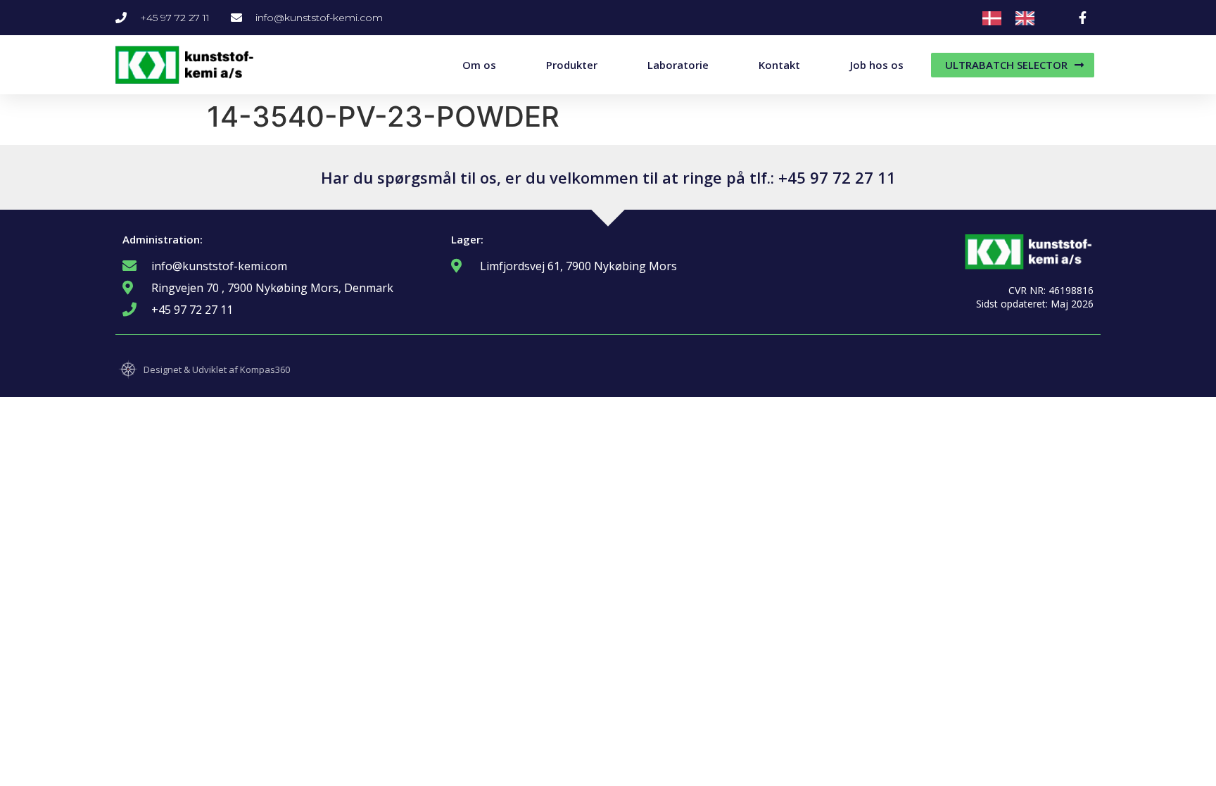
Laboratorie (678, 65)
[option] (1028, 18)
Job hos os (877, 65)
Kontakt (779, 65)
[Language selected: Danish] (1015, 17)
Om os (479, 65)
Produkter (571, 65)
